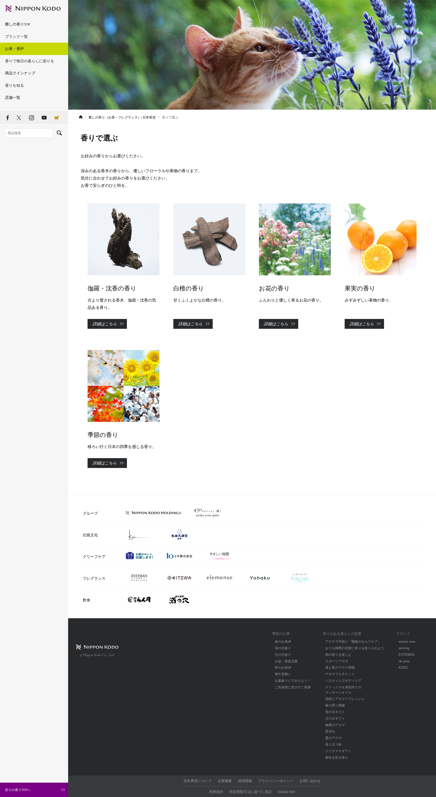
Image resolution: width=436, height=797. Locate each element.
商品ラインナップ (20, 73)
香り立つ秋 (333, 744)
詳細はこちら (105, 324)
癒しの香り (17, 24)
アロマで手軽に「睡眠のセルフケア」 (353, 641)
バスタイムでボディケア (343, 681)
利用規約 (216, 792)
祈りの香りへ (18, 790)
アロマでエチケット (340, 674)
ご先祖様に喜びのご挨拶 (293, 687)
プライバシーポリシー (275, 781)
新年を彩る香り (336, 757)
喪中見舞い (283, 674)
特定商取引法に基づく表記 (250, 792)
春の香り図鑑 (335, 705)
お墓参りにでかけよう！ (293, 681)
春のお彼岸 (283, 641)
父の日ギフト (335, 718)
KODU (403, 667)
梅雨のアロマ (335, 725)
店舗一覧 (12, 97)
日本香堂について (197, 781)
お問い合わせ (310, 781)
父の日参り (283, 655)
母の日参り (283, 648)
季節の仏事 (281, 634)
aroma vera (407, 641)
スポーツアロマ (336, 661)
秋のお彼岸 (283, 667)
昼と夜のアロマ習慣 (340, 667)
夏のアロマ (333, 738)
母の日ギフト (335, 712)
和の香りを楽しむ (338, 655)
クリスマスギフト (338, 751)
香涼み (330, 731)
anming (404, 648)
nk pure (404, 661)
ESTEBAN (406, 655)
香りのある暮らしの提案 (342, 634)
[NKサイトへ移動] (80, 117)
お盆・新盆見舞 (286, 661)
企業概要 (225, 781)
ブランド (403, 634)
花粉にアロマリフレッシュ (345, 699)
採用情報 (245, 781)
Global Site (286, 792)
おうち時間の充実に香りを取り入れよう (354, 648)
